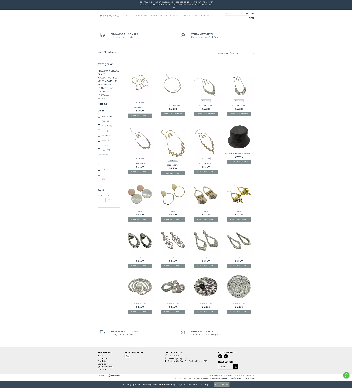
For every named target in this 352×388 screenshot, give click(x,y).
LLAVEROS (103, 91)
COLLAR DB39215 (173, 106)
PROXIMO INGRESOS (108, 71)
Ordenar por (223, 53)
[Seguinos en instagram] (220, 356)
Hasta (109, 196)
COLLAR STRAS (205, 106)
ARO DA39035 (140, 107)
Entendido (221, 385)
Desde (100, 196)
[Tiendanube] (110, 376)
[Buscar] (247, 13)
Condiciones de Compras (165, 16)
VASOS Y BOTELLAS (107, 81)
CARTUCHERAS (105, 88)
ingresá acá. (222, 378)
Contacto (206, 16)
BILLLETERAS (105, 84)
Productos (141, 16)
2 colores (140, 102)
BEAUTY (102, 74)
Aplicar (118, 200)
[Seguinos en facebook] (226, 356)
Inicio (129, 16)
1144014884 (173, 355)
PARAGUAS (103, 95)
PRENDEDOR (140, 303)
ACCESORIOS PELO (107, 78)
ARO (140, 211)
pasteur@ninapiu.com (178, 358)
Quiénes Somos (190, 16)
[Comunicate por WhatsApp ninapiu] (346, 375)
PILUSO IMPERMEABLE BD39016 (238, 153)
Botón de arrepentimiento (242, 378)
